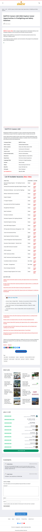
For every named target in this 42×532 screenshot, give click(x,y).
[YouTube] (24, 523)
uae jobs (5, 361)
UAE (6, 9)
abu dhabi (6, 357)
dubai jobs (6, 359)
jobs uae (22, 359)
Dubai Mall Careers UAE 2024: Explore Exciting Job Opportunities (17, 287)
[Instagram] (22, 523)
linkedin (5, 344)
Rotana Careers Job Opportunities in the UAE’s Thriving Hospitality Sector (18, 319)
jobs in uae (18, 359)
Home (3, 9)
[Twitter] (20, 523)
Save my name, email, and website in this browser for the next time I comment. (19, 503)
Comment (5, 485)
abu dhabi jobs (12, 357)
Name (4, 497)
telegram (10, 344)
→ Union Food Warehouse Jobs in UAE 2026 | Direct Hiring (18, 303)
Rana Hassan (8, 23)
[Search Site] (39, 3)
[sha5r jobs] (21, 3)
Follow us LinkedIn (22, 351)
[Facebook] (18, 523)
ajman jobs (22, 357)
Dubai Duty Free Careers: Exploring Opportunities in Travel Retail (16, 330)
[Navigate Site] (2, 3)
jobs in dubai (11, 359)
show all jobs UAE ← (21, 450)
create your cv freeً (21, 513)
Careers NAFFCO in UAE (29, 357)
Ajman (17, 357)
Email (4, 501)
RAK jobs (32, 359)
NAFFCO (27, 359)
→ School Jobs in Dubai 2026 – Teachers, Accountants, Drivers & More (20, 301)
